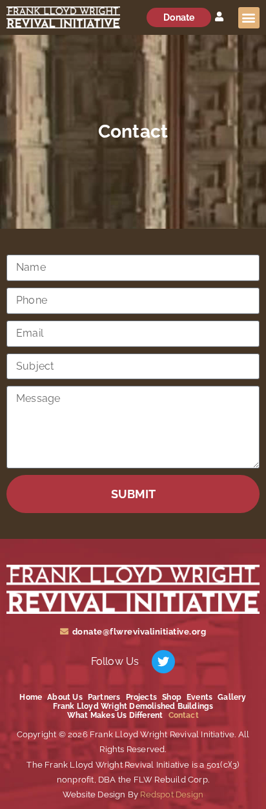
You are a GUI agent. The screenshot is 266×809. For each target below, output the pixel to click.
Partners (104, 697)
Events (199, 697)
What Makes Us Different (115, 715)
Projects (142, 697)
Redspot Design (170, 794)
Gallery (232, 697)
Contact (184, 715)
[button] (249, 17)
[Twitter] (163, 661)
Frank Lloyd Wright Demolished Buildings (133, 706)
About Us (65, 697)
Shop (171, 697)
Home (30, 697)
